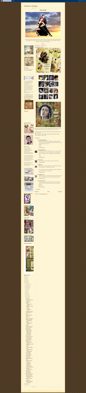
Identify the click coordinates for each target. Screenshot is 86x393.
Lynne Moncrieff (42, 140)
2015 (26, 278)
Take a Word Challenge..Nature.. (29, 369)
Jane (40, 159)
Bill (39, 164)
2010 (26, 384)
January (27, 297)
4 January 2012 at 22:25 (42, 178)
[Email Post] (45, 135)
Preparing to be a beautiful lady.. (28, 363)
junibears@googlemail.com (28, 70)
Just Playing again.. (28, 312)
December (27, 283)
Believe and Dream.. (29, 329)
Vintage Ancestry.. (28, 371)
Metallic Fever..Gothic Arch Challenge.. (29, 320)
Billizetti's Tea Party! (29, 339)
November (27, 285)
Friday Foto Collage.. (29, 327)
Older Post (60, 191)
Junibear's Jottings (31, 6)
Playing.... (27, 317)
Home (48, 191)
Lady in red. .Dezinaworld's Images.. (28, 309)
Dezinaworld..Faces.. (29, 374)
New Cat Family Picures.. (29, 373)
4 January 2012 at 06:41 (42, 147)
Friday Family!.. (28, 355)
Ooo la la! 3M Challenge (29, 318)
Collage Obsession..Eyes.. (29, 366)
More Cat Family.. (28, 334)
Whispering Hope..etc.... (29, 336)
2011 (26, 383)
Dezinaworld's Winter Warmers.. (29, 361)
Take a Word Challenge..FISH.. (29, 351)
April (27, 293)
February (27, 296)
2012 (26, 282)
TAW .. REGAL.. (28, 301)
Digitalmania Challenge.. (29, 311)
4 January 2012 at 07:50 (42, 157)
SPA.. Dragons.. (28, 328)
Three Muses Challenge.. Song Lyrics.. (29, 377)
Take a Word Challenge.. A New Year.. (29, 382)
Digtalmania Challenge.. (29, 358)
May (27, 292)
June (27, 291)
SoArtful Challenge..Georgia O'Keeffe (29, 303)
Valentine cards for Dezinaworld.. (28, 333)
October (27, 286)
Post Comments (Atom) (43, 193)
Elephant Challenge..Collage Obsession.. (29, 322)
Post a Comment (38, 189)
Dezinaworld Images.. (29, 314)
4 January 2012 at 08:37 (42, 162)
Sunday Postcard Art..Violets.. (28, 353)
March (27, 294)
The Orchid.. (28, 298)
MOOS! (27, 324)
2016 (26, 277)
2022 (26, 276)
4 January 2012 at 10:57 (42, 172)
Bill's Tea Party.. (28, 340)
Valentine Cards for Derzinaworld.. (28, 331)
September (27, 287)
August (27, 288)
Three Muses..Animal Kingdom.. (29, 342)
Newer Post (37, 191)
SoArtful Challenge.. (29, 354)
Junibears (40, 174)
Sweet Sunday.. (28, 370)
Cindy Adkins (41, 149)
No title (27, 313)
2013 (26, 281)
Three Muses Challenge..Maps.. (29, 365)
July (26, 289)
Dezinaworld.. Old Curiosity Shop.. (29, 338)
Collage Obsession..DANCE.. (29, 347)
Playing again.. (28, 316)
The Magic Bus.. (28, 380)
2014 (26, 280)
